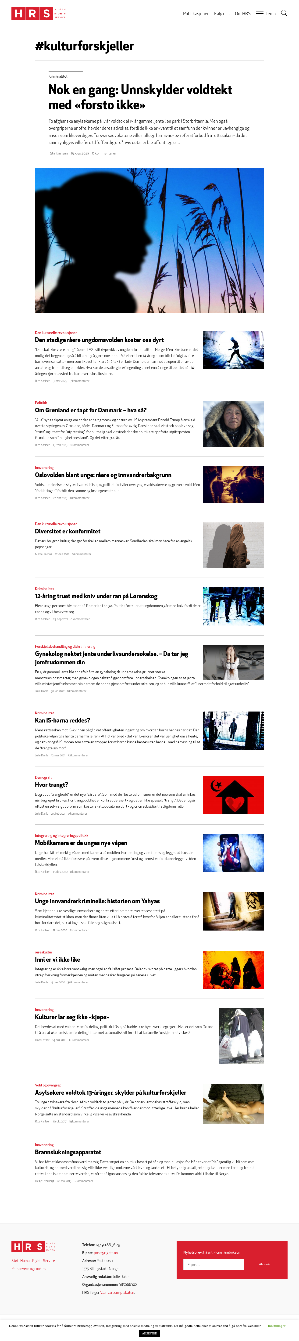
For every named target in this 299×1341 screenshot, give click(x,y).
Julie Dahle (41, 691)
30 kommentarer (78, 982)
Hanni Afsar (42, 1040)
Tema (271, 14)
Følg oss (222, 14)
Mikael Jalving (43, 554)
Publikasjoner (196, 14)
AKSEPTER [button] (149, 1333)
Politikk (41, 403)
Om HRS (243, 14)
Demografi (43, 778)
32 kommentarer (78, 755)
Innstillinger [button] (276, 1325)
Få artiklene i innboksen (211, 1253)
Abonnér (265, 1264)
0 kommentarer (104, 153)
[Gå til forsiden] (33, 1246)
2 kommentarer (79, 930)
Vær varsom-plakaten (117, 1293)
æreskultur (43, 952)
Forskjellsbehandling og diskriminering (65, 647)
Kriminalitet (58, 77)
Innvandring (44, 468)
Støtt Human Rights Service (33, 1261)
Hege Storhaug (44, 1181)
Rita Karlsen (58, 153)
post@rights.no (106, 1253)
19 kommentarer (79, 1121)
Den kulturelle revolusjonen (56, 333)
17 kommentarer (79, 381)
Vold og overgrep (48, 1085)
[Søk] (284, 13)
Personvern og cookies (28, 1269)
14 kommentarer (79, 1040)
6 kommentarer (83, 1181)
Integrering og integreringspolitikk (61, 836)
